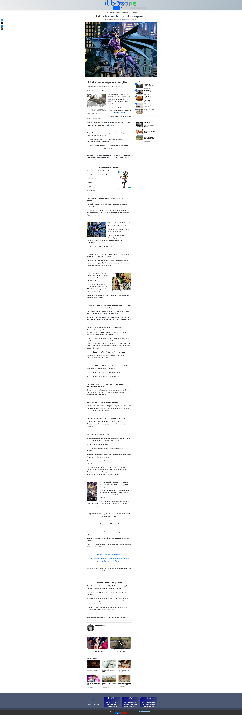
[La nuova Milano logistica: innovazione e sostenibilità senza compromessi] (139, 98)
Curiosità (103, 7)
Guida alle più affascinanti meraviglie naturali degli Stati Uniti (149, 85)
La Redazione (112, 704)
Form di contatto (130, 702)
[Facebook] (2, 20)
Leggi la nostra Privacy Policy (144, 711)
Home (98, 7)
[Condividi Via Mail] (2, 28)
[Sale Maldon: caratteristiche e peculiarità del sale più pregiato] (139, 124)
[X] (2, 23)
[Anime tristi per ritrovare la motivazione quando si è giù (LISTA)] (139, 131)
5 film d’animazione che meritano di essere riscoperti (124, 669)
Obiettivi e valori (112, 702)
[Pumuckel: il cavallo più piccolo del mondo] (139, 111)
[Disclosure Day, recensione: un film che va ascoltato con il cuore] (109, 664)
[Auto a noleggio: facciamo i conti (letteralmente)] (139, 92)
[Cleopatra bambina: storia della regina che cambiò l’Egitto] (124, 678)
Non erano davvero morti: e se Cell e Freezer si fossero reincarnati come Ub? (93, 685)
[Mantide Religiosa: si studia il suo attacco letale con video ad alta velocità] (139, 137)
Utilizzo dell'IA (149, 706)
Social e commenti (130, 704)
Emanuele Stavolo (109, 19)
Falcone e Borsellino (119, 112)
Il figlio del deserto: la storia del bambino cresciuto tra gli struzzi (109, 685)
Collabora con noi (130, 706)
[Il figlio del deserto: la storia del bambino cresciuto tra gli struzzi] (109, 678)
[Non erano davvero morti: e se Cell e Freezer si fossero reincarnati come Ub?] (93, 678)
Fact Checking (112, 706)
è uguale (117, 713)
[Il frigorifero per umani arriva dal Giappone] (139, 105)
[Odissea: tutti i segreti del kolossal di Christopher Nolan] (93, 664)
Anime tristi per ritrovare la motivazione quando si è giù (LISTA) (149, 131)
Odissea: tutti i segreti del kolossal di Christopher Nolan (93, 669)
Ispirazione (109, 7)
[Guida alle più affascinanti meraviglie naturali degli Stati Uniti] (139, 86)
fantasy (110, 125)
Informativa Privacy (148, 702)
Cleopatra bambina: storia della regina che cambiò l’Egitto (124, 684)
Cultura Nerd (117, 7)
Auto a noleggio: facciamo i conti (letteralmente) (147, 92)
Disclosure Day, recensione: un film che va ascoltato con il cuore (109, 670)
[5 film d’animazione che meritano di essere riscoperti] (124, 664)
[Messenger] (2, 26)
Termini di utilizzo (148, 704)
